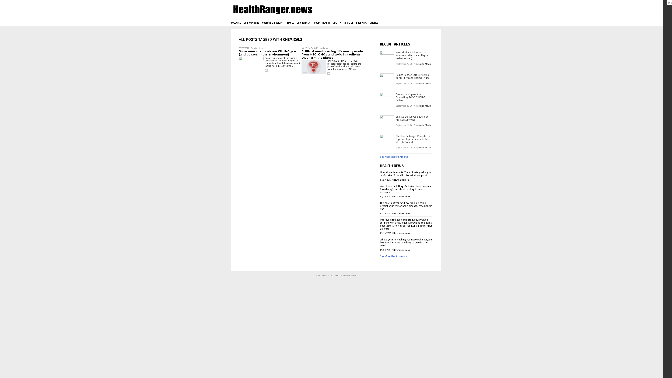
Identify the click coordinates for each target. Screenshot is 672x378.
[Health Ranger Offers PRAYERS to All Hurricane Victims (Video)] (387, 81)
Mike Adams (259, 48)
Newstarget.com (401, 180)
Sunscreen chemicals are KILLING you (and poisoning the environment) (267, 53)
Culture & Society (272, 23)
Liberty (336, 23)
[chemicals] (272, 14)
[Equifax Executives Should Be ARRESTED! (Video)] (387, 122)
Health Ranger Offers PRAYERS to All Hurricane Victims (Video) (413, 76)
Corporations (251, 23)
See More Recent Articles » (395, 156)
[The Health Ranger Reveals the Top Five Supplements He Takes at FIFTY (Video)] (387, 142)
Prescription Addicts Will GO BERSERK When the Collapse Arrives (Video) (412, 55)
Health (326, 23)
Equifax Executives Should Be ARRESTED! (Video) (412, 118)
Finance (289, 23)
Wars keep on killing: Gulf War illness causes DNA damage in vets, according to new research (405, 189)
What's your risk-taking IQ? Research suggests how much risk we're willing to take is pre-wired (406, 242)
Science (374, 23)
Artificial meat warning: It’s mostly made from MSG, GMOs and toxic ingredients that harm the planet (332, 54)
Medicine (348, 23)
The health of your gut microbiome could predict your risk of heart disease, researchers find (406, 206)
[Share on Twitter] (266, 70)
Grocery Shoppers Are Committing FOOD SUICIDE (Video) (410, 97)
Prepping (361, 23)
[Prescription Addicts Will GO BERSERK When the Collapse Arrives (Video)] (387, 58)
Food (317, 23)
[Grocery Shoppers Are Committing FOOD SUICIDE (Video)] (387, 100)
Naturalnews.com (402, 196)
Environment (304, 23)
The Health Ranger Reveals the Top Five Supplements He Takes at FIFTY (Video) (413, 139)
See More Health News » (393, 256)
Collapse (236, 23)
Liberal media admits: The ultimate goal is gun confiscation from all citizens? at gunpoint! (405, 174)
